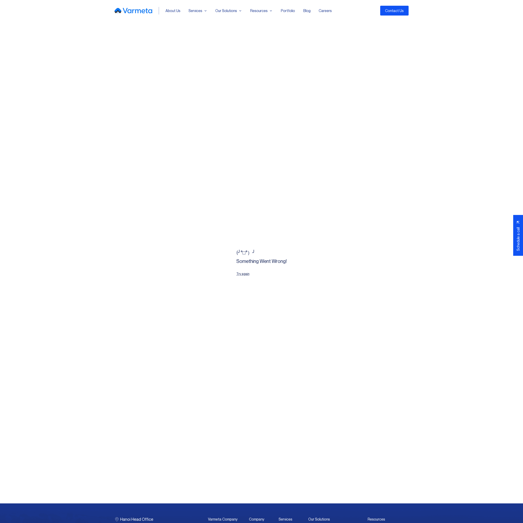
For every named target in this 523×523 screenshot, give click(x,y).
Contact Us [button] (394, 10)
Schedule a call (518, 239)
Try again (242, 274)
